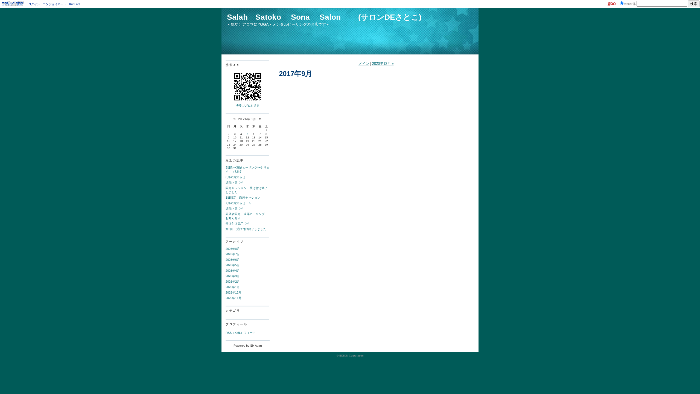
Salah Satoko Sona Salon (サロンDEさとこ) (324, 17)
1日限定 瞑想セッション (243, 197)
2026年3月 (233, 276)
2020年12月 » (383, 64)
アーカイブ (235, 241)
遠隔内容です (235, 182)
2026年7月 (233, 254)
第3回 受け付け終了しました (246, 229)
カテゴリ (233, 310)
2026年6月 (233, 259)
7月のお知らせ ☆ (238, 203)
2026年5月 (233, 265)
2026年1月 (233, 287)
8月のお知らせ (235, 177)
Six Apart (256, 345)
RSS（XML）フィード (241, 332)
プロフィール (236, 324)
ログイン (34, 4)
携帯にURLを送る (247, 105)
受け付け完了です (238, 223)
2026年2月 (233, 281)
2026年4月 (233, 270)
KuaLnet (74, 4)
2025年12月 (233, 292)
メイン (363, 64)
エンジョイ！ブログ (13, 4)
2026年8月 (233, 248)
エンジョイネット (55, 4)
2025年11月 (233, 298)
